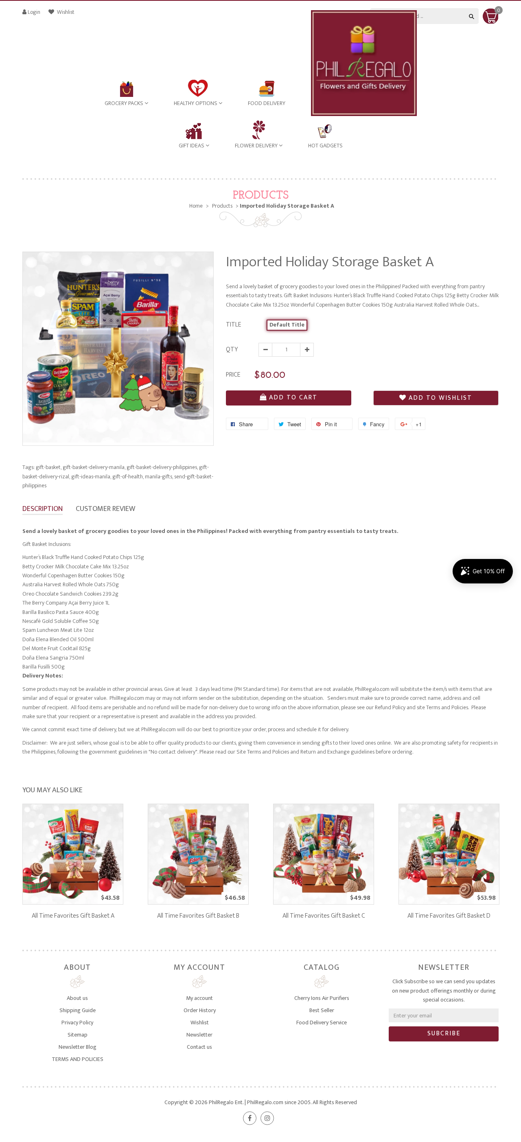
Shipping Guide (77, 1010)
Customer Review (105, 509)
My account (199, 998)
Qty (232, 349)
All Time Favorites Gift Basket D (448, 915)
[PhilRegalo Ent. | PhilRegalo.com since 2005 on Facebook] (249, 1118)
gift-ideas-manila (91, 476)
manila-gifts (159, 476)
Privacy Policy (77, 1022)
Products (261, 196)
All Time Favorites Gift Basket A (73, 915)
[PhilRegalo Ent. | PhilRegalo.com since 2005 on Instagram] (267, 1118)
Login (34, 12)
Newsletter (199, 1034)
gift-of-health (128, 476)
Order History (200, 1010)
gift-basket (48, 467)
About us (77, 998)
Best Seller (321, 1010)
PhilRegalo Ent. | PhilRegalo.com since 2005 (260, 1102)
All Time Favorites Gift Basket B (198, 915)
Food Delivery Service (321, 1022)
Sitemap (78, 1034)
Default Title (286, 324)
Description (42, 509)
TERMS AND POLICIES (77, 1059)
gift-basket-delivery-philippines (162, 467)
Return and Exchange (325, 751)
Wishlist (65, 12)
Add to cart (293, 397)
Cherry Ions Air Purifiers (321, 998)
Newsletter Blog (77, 1047)
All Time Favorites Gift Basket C (323, 915)
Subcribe (443, 1033)
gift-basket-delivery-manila (94, 467)
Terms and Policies (447, 707)
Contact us (199, 1047)
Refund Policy (390, 707)
